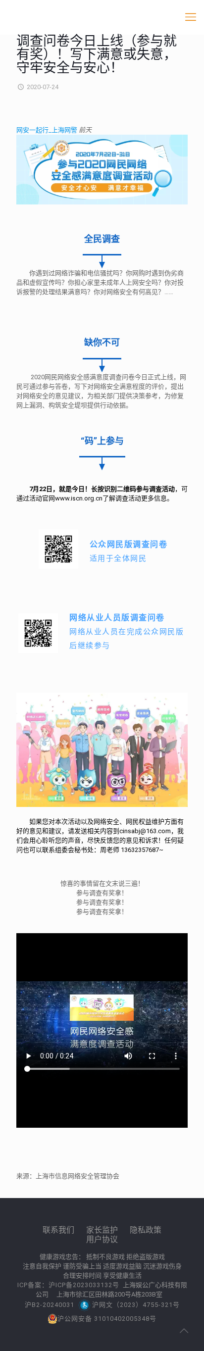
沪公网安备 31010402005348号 (106, 1318)
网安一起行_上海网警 (47, 130)
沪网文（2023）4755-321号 (136, 1304)
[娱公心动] (102, 17)
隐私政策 (145, 1230)
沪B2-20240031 (49, 1304)
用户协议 (102, 1239)
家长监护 (102, 1230)
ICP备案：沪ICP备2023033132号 (69, 1285)
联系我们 (58, 1230)
